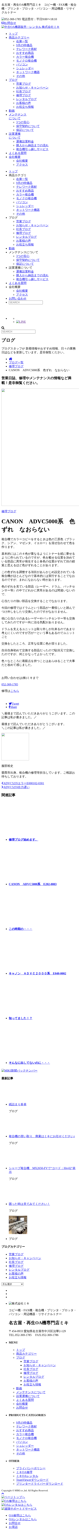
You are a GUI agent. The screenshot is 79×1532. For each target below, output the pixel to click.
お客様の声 (23, 103)
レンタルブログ (26, 99)
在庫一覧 (22, 41)
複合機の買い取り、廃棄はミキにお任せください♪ (42, 1136)
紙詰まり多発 (17, 1104)
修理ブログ (23, 95)
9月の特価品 (24, 45)
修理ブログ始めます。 (23, 839)
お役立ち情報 (25, 106)
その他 (20, 76)
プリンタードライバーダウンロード (39, 1483)
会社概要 (15, 156)
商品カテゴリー (19, 37)
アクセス (22, 164)
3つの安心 (22, 122)
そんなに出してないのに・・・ (29, 1062)
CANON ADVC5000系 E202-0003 (33, 884)
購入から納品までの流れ (32, 145)
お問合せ (10, 23)
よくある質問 (17, 153)
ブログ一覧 (16, 362)
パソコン (22, 64)
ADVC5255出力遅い (16, 787)
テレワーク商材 (26, 49)
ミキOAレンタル (27, 1476)
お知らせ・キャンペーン (32, 87)
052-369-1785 (9, 684)
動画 (12, 110)
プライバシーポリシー (31, 1468)
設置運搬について (28, 1396)
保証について (25, 129)
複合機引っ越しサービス (32, 149)
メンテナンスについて (31, 1392)
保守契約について (28, 126)
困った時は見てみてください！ (29, 1203)
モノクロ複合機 (26, 60)
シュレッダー (25, 68)
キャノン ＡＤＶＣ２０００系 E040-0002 (37, 973)
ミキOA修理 (24, 1472)
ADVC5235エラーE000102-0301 (23, 783)
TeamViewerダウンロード (32, 1479)
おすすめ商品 (25, 52)
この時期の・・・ (20, 928)
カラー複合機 (25, 56)
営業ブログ (23, 83)
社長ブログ (23, 91)
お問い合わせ (17, 298)
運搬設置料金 (25, 141)
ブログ (13, 79)
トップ (13, 33)
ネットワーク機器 (28, 72)
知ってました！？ (20, 1018)
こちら (14, 690)
